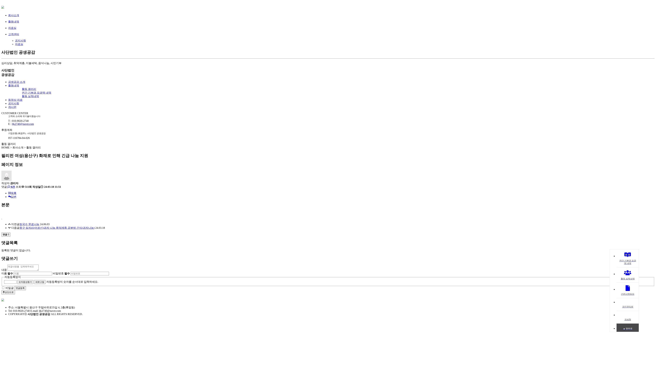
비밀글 (9, 287)
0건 (12, 186)
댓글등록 (20, 288)
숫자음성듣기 (25, 282)
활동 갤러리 (29, 89)
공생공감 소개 (16, 81)
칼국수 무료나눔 (29, 224)
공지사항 (20, 40)
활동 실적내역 (30, 96)
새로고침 (39, 282)
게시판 (12, 107)
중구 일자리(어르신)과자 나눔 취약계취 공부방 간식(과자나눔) (57, 227)
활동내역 (13, 85)
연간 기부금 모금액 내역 (36, 92)
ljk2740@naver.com (23, 123)
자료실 (19, 44)
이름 (7, 273)
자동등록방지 (12, 277)
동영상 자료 (15, 99)
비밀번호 (61, 273)
